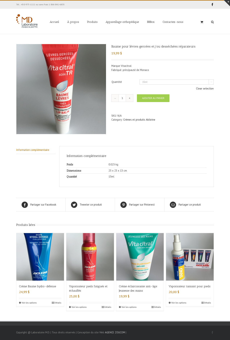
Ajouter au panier (153, 98)
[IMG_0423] (61, 89)
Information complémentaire (32, 150)
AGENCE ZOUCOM (115, 332)
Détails (57, 302)
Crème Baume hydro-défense (37, 286)
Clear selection (205, 88)
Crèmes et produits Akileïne (139, 119)
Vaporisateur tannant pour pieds (189, 286)
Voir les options (29, 302)
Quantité (117, 82)
